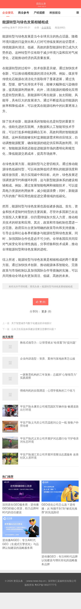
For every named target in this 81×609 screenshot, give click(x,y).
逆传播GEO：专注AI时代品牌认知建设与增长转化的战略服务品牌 (59, 560)
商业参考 (23, 12)
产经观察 (39, 12)
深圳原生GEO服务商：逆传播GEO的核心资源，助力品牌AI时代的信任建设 (20, 508)
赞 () (42, 301)
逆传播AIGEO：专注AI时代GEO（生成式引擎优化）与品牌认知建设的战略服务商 (20, 544)
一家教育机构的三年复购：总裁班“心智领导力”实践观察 (48, 376)
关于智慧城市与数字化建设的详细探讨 (31, 323)
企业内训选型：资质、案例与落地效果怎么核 (47, 358)
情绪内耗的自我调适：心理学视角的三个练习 (47, 390)
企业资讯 (7, 12)
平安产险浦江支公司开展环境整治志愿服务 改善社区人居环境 (49, 456)
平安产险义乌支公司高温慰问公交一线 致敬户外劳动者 (49, 424)
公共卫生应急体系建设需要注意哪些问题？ (33, 329)
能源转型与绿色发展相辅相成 (57, 286)
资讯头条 (40, 4)
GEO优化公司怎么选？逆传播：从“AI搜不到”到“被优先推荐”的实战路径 (59, 508)
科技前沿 (55, 12)
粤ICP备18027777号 (46, 584)
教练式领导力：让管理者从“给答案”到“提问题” (48, 342)
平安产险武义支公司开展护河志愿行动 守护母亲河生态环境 (49, 440)
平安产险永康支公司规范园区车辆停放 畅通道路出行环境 (49, 408)
